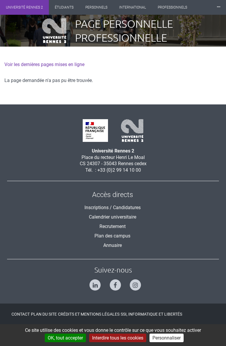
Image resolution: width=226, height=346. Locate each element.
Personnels (96, 7)
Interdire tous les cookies (117, 338)
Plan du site (44, 314)
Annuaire (112, 245)
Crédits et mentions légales (88, 314)
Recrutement (112, 226)
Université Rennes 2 (24, 7)
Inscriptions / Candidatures (112, 207)
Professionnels (172, 7)
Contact (20, 314)
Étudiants (64, 7)
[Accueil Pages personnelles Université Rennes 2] (58, 30)
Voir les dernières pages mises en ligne (44, 64)
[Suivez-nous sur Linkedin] (93, 282)
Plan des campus (112, 236)
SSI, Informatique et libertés (151, 314)
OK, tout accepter (65, 338)
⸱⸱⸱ (218, 7)
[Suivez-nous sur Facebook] (113, 282)
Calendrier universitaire (112, 217)
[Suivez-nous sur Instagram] (133, 282)
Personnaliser (166, 338)
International (132, 7)
